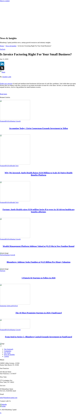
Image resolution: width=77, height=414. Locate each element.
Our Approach (8, 25)
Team (6, 28)
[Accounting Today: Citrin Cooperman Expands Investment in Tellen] (15, 119)
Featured (3, 121)
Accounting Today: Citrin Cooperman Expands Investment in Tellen (38, 128)
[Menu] (1, 21)
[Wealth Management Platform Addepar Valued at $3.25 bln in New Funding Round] (15, 237)
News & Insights (9, 30)
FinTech (2, 49)
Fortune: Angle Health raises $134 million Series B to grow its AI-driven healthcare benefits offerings (38, 210)
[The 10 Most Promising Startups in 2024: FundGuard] (15, 304)
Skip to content (5, 1)
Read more (3, 94)
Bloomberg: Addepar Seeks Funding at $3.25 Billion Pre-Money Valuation (38, 262)
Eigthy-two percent (6, 83)
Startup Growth (16, 121)
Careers (6, 356)
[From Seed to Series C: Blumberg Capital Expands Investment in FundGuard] (15, 328)
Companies (7, 26)
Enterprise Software (6, 306)
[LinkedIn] (38, 64)
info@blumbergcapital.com (8, 397)
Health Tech (14, 166)
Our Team (7, 353)
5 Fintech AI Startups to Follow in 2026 (38, 278)
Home (2, 46)
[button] (5, 34)
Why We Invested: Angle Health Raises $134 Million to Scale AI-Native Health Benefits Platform (38, 174)
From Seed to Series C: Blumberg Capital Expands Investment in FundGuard (38, 337)
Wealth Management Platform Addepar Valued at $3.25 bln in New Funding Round (38, 246)
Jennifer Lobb (6, 77)
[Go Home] (38, 19)
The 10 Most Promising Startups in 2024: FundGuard (38, 313)
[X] (38, 68)
